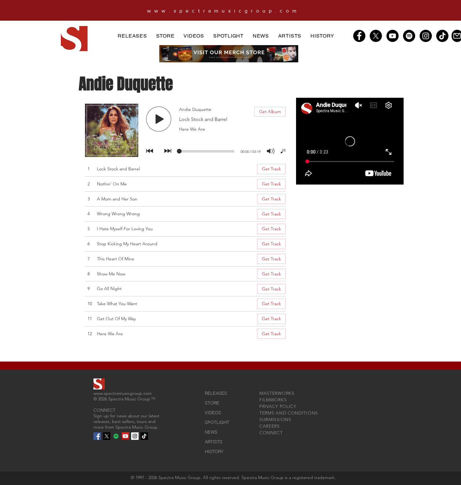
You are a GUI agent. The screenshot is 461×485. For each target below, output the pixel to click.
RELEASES (216, 393)
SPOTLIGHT (217, 422)
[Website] (225, 12)
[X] (376, 36)
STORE (212, 403)
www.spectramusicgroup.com (122, 393)
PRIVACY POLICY (277, 406)
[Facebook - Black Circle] (359, 36)
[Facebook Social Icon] (97, 436)
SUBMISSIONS (275, 419)
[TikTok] (442, 36)
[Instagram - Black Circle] (426, 36)
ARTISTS (213, 442)
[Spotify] (409, 36)
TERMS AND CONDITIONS (288, 413)
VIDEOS (213, 412)
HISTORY (214, 451)
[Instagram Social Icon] (135, 436)
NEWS (211, 432)
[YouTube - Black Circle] (392, 36)
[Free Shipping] (233, 12)
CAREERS (269, 426)
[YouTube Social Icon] (125, 436)
